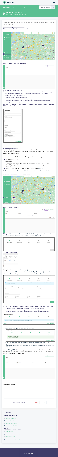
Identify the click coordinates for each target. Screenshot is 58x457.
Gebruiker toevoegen (11, 418)
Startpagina (6, 7)
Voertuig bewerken (11, 387)
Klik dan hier (27, 170)
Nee (36, 402)
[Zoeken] (53, 7)
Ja (44, 402)
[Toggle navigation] (53, 2)
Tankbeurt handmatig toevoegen (13, 439)
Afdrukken (8, 412)
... (11, 7)
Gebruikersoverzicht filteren (12, 425)
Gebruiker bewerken (10, 420)
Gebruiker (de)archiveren (11, 423)
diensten (40, 168)
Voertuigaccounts (10, 431)
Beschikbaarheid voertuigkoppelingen (14, 434)
